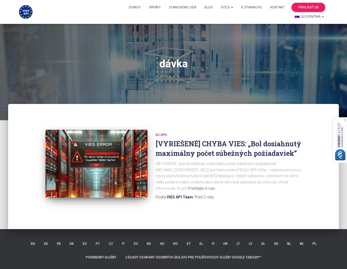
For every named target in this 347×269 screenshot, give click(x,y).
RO (175, 244)
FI (213, 244)
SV (136, 244)
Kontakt (277, 7)
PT (98, 244)
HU (162, 244)
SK (276, 244)
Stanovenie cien (182, 7)
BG (149, 244)
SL (263, 244)
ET (189, 244)
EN (33, 244)
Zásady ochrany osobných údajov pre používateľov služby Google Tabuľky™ (193, 257)
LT (238, 244)
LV (250, 244)
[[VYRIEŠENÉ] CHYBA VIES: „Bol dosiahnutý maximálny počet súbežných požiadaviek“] (96, 164)
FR (59, 244)
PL (314, 244)
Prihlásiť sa (308, 7)
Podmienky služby (101, 257)
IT (123, 244)
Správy (155, 7)
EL (201, 244)
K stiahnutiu (251, 7)
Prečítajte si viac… (203, 188)
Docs (225, 7)
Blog (208, 7)
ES (85, 244)
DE (46, 244)
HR (225, 244)
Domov (135, 7)
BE (302, 244)
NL (289, 244)
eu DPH (161, 135)
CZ (111, 244)
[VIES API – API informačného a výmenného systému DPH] (26, 12)
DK (72, 244)
